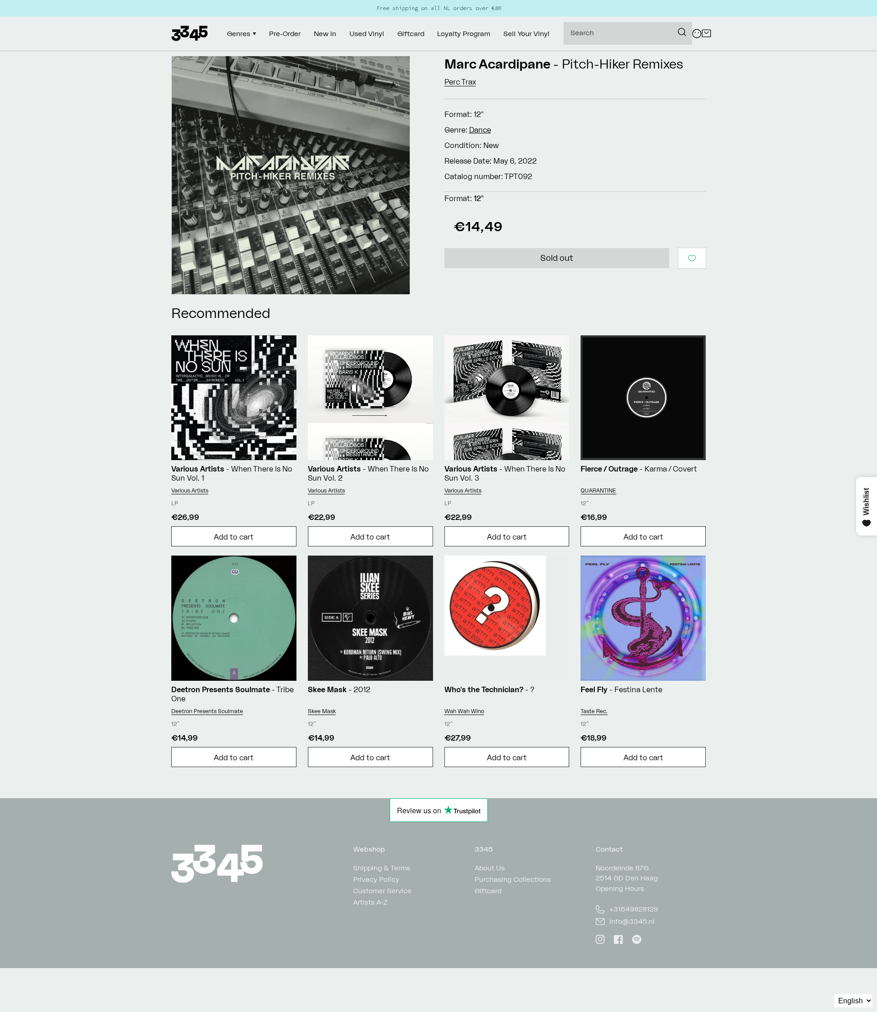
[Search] (682, 32)
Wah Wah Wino (464, 711)
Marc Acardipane (497, 64)
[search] (628, 33)
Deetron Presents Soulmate (207, 711)
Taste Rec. (594, 711)
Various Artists (189, 490)
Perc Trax (460, 81)
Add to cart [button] (234, 536)
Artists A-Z (370, 902)
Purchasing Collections (513, 879)
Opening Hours (620, 888)
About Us (490, 868)
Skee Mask (322, 711)
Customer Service (382, 890)
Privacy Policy (376, 879)
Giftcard (488, 890)
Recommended (220, 312)
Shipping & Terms (381, 868)
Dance (480, 129)
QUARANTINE (598, 490)
